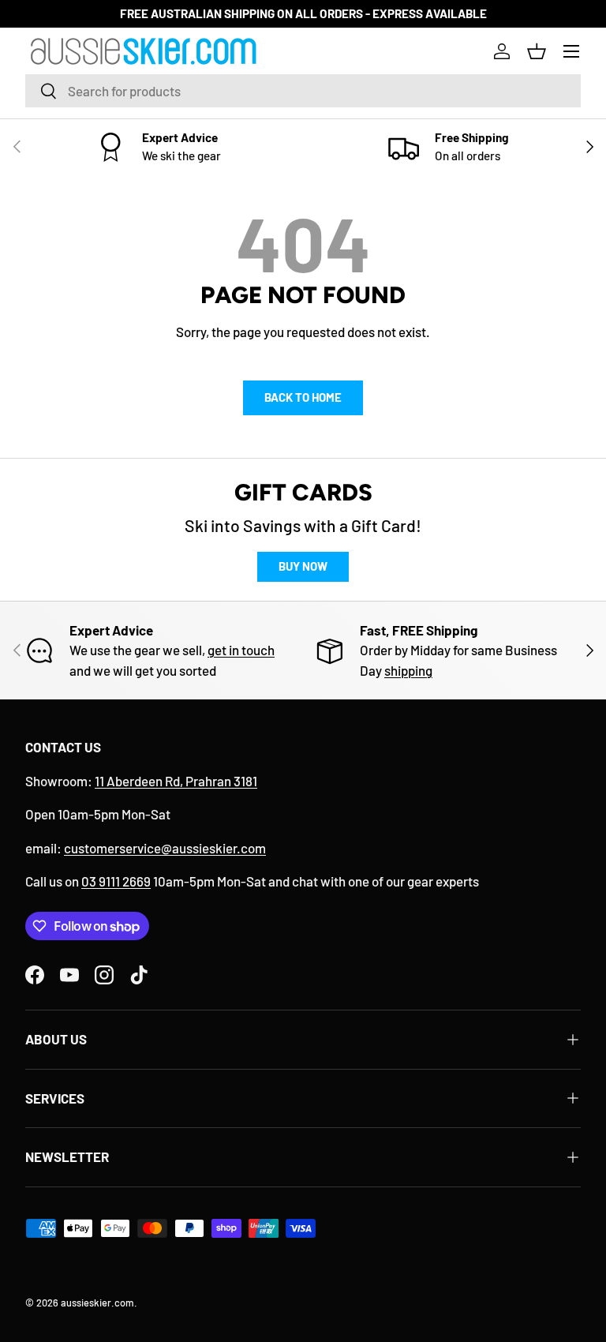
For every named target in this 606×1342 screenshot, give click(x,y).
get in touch (241, 650)
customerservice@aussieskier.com (165, 848)
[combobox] (303, 90)
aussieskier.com (97, 1302)
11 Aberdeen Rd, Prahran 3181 (176, 781)
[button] (536, 51)
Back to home (303, 397)
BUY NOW (303, 566)
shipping (408, 670)
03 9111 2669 (116, 881)
